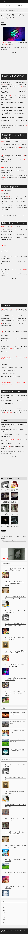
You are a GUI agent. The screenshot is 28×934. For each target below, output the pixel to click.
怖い (2, 22)
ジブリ (4, 910)
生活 (4, 917)
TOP (9, 10)
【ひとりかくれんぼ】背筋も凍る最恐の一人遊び (14, 541)
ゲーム (4, 907)
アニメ (4, 905)
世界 (4, 912)
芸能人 (4, 919)
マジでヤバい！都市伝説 (14, 5)
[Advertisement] (14, 62)
